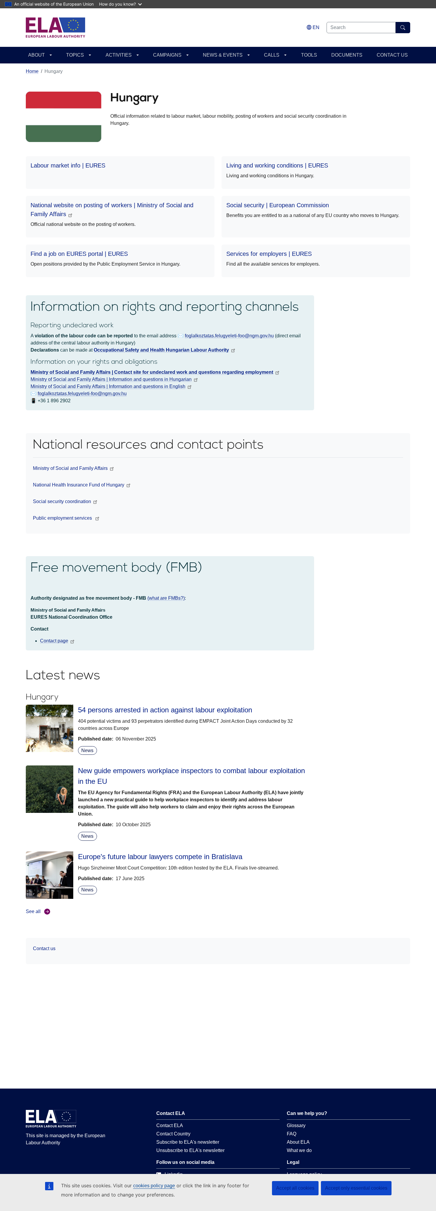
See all (33, 911)
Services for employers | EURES (269, 254)
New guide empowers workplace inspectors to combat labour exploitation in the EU (191, 776)
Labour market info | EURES (68, 165)
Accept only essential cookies (356, 1188)
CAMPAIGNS (167, 55)
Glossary (296, 1125)
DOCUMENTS (346, 55)
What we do (299, 1150)
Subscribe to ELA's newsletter (187, 1142)
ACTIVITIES (119, 55)
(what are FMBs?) (166, 598)
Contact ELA (169, 1125)
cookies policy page (154, 1185)
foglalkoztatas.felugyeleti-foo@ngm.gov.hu (82, 393)
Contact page (54, 640)
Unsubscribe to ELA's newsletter (190, 1150)
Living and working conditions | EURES (277, 165)
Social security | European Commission (277, 205)
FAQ (291, 1133)
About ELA (298, 1142)
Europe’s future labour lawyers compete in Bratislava (160, 857)
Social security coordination (62, 501)
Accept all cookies (295, 1188)
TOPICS (75, 55)
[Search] (403, 27)
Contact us (44, 948)
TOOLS (309, 55)
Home (32, 71)
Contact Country (173, 1133)
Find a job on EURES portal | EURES (79, 254)
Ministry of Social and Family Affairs (70, 468)
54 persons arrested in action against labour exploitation (165, 710)
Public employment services (63, 518)
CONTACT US (392, 55)
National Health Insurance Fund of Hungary (78, 484)
